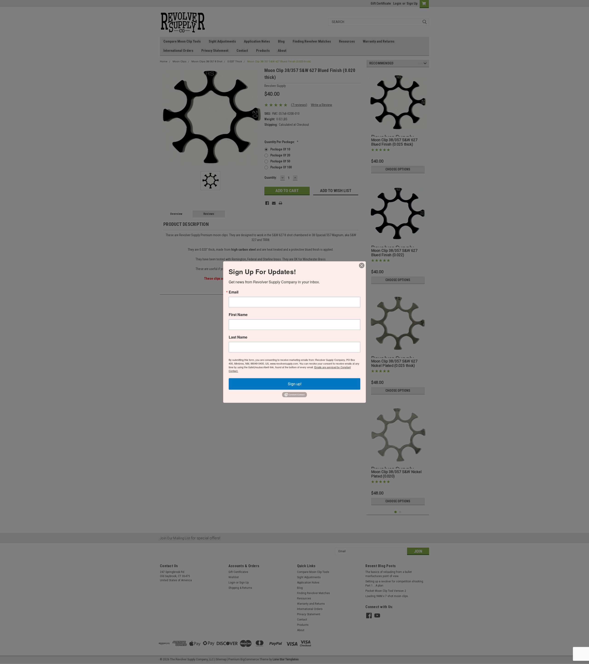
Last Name (238, 337)
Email (233, 292)
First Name (238, 314)
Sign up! (294, 383)
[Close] (361, 265)
